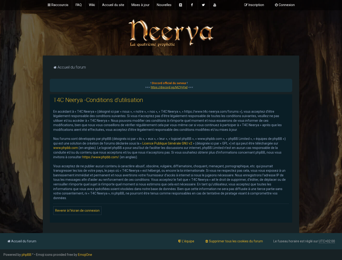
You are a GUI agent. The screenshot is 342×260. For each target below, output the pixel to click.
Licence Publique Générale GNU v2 (167, 143)
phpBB (26, 255)
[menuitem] (79, 5)
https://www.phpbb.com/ (100, 157)
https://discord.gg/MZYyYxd (169, 87)
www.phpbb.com (65, 148)
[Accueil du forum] (171, 32)
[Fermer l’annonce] (288, 82)
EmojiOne (85, 255)
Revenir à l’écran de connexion (77, 210)
